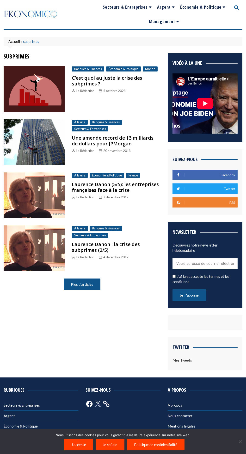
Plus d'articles (82, 284)
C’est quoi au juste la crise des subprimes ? (107, 81)
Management (162, 21)
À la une (79, 122)
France (133, 175)
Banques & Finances (88, 69)
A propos (175, 405)
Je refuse (110, 444)
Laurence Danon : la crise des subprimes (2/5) (106, 247)
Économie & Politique (200, 7)
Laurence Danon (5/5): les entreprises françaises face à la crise (115, 187)
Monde (150, 69)
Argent (164, 7)
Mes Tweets (182, 360)
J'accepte (78, 444)
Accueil (14, 41)
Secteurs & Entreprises (125, 7)
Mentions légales (181, 426)
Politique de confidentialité (155, 444)
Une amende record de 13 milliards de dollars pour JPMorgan (113, 141)
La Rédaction (85, 91)
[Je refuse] (240, 441)
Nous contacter (180, 416)
